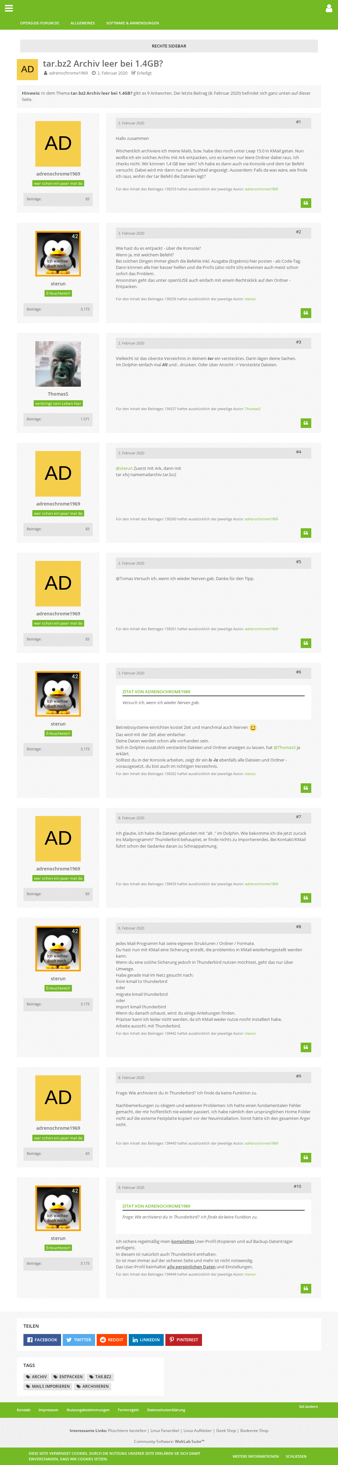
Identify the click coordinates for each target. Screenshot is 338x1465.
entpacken (71, 1377)
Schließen (296, 1456)
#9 (298, 1076)
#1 (298, 122)
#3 (298, 342)
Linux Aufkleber (198, 1430)
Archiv (39, 1377)
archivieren (96, 1386)
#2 (298, 232)
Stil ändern (308, 1406)
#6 (298, 672)
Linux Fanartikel (165, 1430)
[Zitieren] (306, 203)
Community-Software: (169, 1441)
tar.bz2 (103, 1377)
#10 (297, 1186)
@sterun (124, 468)
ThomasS (252, 408)
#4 (298, 452)
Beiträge (34, 198)
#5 (298, 562)
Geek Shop (226, 1430)
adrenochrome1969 (68, 73)
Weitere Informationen (256, 1456)
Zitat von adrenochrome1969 (156, 692)
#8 (298, 926)
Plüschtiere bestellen (127, 1430)
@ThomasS (285, 747)
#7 (298, 817)
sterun (250, 298)
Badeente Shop (254, 1430)
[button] (9, 8)
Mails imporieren (51, 1386)
